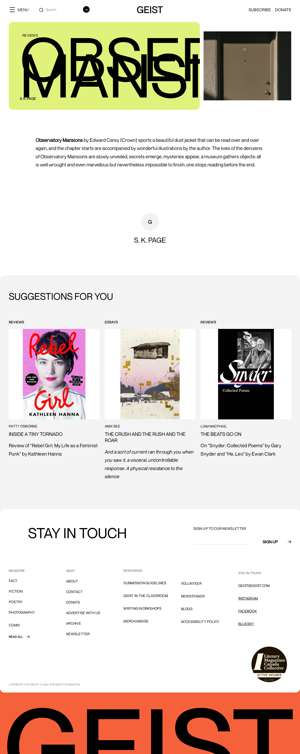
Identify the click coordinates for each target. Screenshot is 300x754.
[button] (21, 9)
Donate (283, 9)
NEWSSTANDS (193, 596)
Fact (13, 581)
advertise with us (83, 613)
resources (132, 570)
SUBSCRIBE (260, 9)
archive (73, 623)
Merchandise (135, 621)
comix (14, 625)
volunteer (191, 583)
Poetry (16, 602)
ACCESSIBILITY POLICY (200, 621)
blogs (187, 609)
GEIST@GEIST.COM (254, 585)
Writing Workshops (142, 608)
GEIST (70, 571)
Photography (22, 612)
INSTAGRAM (248, 598)
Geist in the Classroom (145, 595)
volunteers (192, 570)
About (72, 581)
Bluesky (246, 624)
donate (73, 602)
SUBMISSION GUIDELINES (144, 583)
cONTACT (74, 592)
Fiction (16, 591)
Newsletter (78, 634)
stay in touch (249, 573)
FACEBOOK (247, 611)
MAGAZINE (17, 570)
